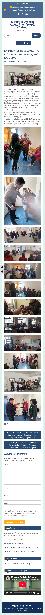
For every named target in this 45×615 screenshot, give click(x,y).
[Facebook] (22, 14)
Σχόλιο (7, 464)
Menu (25, 43)
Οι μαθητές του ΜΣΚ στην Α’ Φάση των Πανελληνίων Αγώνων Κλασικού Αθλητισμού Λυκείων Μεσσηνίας (23, 445)
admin (25, 61)
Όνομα (7, 488)
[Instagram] (18, 14)
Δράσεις (19, 424)
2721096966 (24, 3)
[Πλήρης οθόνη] (38, 593)
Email (6, 496)
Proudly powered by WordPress (15, 608)
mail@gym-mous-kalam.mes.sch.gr (23, 7)
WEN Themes (22, 611)
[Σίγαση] (34, 593)
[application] (22, 585)
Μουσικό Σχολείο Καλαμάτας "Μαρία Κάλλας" (22, 24)
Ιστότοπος (8, 503)
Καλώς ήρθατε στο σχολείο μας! (24, 10)
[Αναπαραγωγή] (7, 593)
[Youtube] (26, 14)
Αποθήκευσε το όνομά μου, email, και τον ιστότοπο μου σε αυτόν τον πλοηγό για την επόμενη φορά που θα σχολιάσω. (20, 513)
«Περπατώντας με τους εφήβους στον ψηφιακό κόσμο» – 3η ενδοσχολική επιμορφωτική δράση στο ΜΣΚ (22, 435)
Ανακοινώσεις (11, 424)
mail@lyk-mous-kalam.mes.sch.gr (16, 551)
